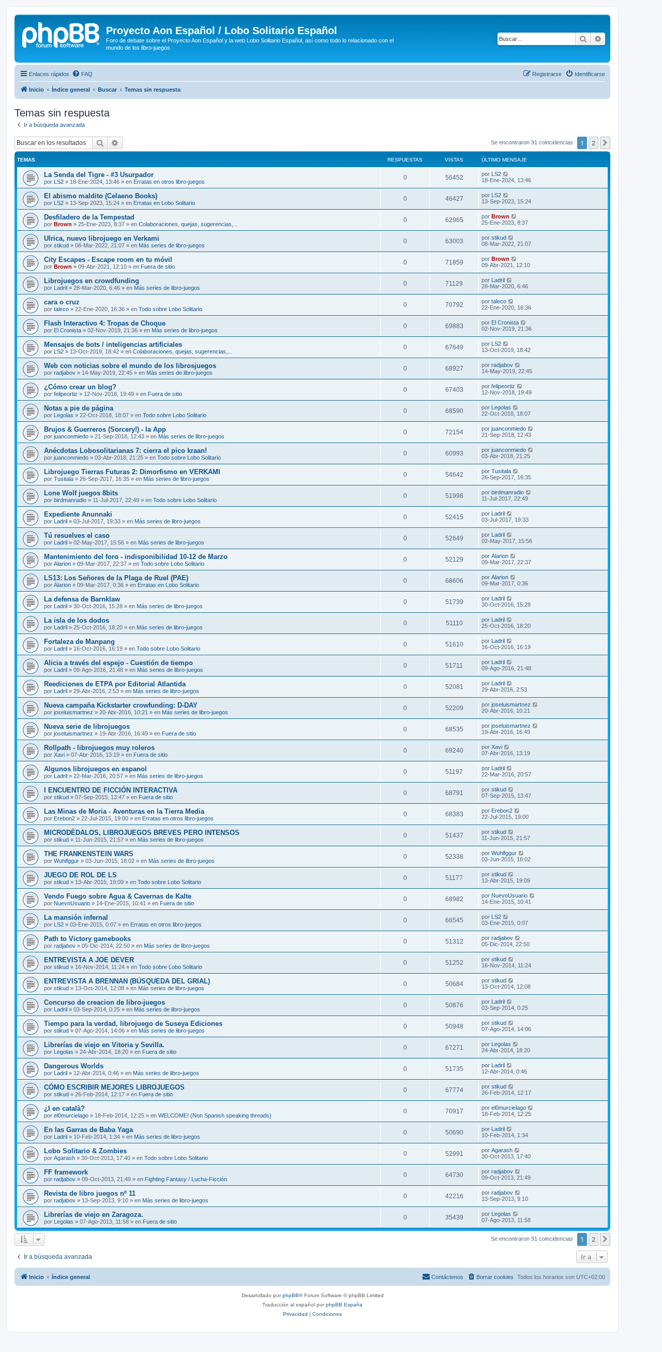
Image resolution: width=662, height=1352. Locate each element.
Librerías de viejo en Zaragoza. (93, 1214)
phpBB (290, 1295)
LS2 (59, 182)
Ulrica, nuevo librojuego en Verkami (101, 238)
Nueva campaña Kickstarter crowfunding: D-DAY (121, 705)
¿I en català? (64, 1108)
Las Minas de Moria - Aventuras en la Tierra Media (124, 811)
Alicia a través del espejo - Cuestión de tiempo (118, 663)
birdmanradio (70, 500)
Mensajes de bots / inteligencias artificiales (113, 344)
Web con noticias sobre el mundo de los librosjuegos (130, 366)
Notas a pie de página (78, 408)
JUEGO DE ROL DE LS (80, 875)
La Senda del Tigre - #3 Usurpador (99, 175)
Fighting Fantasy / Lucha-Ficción (186, 1179)
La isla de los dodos (76, 620)
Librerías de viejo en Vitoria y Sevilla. (104, 1045)
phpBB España (344, 1304)
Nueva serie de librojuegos (87, 726)
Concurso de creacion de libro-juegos (104, 1002)
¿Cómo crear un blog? (80, 387)
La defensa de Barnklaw (82, 599)
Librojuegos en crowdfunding (91, 281)
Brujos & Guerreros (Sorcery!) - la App (105, 429)
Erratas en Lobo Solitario (164, 203)
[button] (605, 143)
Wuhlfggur (66, 861)
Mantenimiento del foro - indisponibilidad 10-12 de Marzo (136, 557)
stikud (61, 245)
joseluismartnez (73, 712)
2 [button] (593, 143)
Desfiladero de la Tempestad (89, 217)
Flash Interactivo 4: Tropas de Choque (105, 323)
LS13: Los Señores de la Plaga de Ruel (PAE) (116, 578)
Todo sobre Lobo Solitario (170, 309)
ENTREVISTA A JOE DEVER (89, 960)
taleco (61, 309)
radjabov (65, 373)
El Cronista (67, 330)
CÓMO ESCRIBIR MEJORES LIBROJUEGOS (114, 1087)
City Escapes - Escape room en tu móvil (108, 259)
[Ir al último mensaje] (506, 174)
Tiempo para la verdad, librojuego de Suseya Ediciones (133, 1023)
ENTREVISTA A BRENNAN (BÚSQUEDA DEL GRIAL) (127, 981)
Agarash (64, 1158)
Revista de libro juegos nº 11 (90, 1193)
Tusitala (63, 479)
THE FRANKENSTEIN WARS (88, 854)
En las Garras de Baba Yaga (88, 1130)
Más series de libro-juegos (172, 245)
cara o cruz (62, 302)
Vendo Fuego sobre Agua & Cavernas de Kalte (117, 896)
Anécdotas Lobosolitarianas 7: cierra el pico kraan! (125, 450)
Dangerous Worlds (73, 1066)
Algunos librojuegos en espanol (95, 769)
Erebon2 (64, 818)
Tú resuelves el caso (77, 535)
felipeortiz (66, 394)
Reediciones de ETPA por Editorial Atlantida (115, 684)
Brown (63, 224)
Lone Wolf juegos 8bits (81, 493)
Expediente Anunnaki (78, 514)
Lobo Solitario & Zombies (85, 1151)
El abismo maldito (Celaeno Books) (100, 196)
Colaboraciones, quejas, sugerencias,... (188, 224)
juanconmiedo (71, 436)
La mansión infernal (76, 917)
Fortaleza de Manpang (79, 641)
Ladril (60, 288)
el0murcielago (71, 1115)
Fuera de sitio (158, 266)
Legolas (63, 415)
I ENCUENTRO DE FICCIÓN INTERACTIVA (110, 790)
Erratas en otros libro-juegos (169, 182)
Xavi (59, 755)
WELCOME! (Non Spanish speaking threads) (215, 1115)
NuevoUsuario (72, 903)
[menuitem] (82, 74)
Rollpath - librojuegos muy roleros (99, 748)
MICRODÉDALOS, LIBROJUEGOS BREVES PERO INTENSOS (141, 832)
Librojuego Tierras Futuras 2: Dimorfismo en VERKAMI (132, 472)
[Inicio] (61, 33)
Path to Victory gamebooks (87, 939)
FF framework (66, 1172)
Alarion (62, 564)
